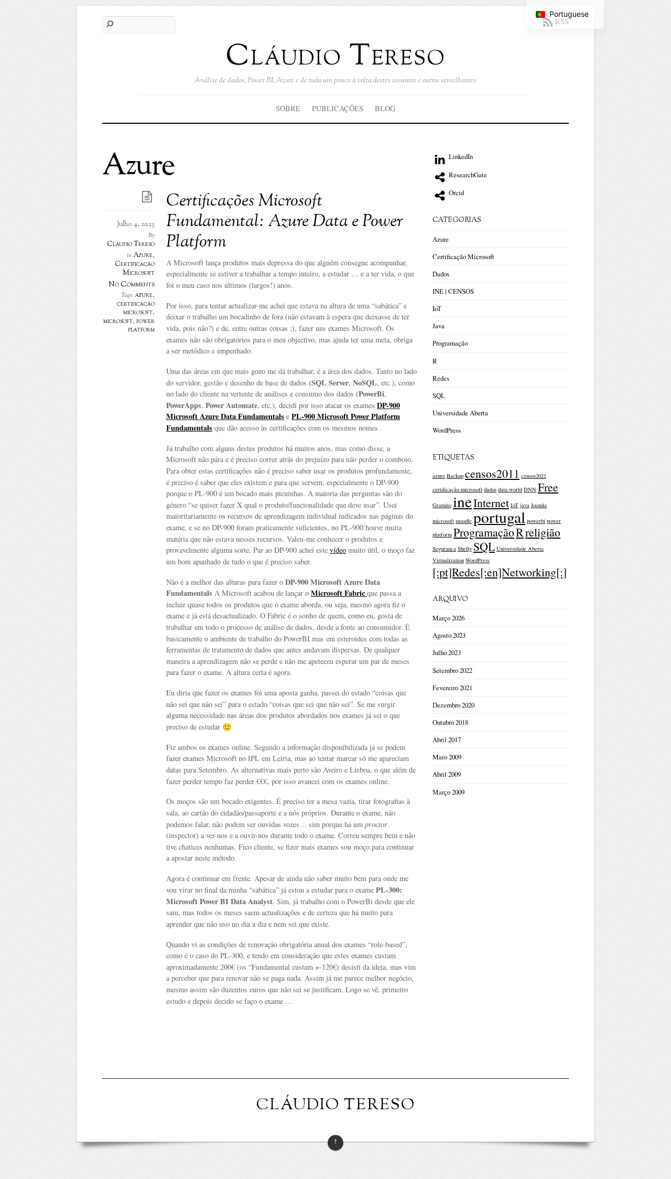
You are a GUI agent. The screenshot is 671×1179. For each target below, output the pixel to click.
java (524, 505)
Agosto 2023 (449, 635)
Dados (440, 273)
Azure (143, 255)
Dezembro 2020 (453, 705)
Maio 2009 (446, 757)
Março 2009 (448, 792)
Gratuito (441, 505)
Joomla (539, 505)
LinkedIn (460, 156)
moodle (464, 520)
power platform (141, 326)
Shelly (465, 548)
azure (144, 295)
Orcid (455, 192)
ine (462, 501)
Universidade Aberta (460, 412)
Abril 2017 (446, 739)
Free (548, 487)
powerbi (536, 520)
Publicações (337, 108)
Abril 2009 (446, 774)
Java (438, 325)
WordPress (446, 430)
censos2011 (492, 473)
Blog (385, 108)
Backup (455, 475)
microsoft (118, 321)
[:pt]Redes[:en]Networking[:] (499, 572)
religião (542, 532)
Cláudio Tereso (131, 244)
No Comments (132, 284)
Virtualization (448, 560)
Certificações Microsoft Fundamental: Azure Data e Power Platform (284, 222)
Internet (491, 502)
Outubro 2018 (450, 722)
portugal (499, 517)
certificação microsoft (136, 308)
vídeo (338, 550)
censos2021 (533, 475)
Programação (450, 343)
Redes (440, 378)
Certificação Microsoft (135, 268)
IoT (436, 308)
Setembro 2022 (452, 670)
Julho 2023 (446, 652)
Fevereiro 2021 (452, 687)
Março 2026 (448, 618)
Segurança (444, 548)
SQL (438, 395)
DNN (530, 489)
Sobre (288, 108)
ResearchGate (467, 174)
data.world (510, 489)
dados (490, 489)
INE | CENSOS (453, 291)
